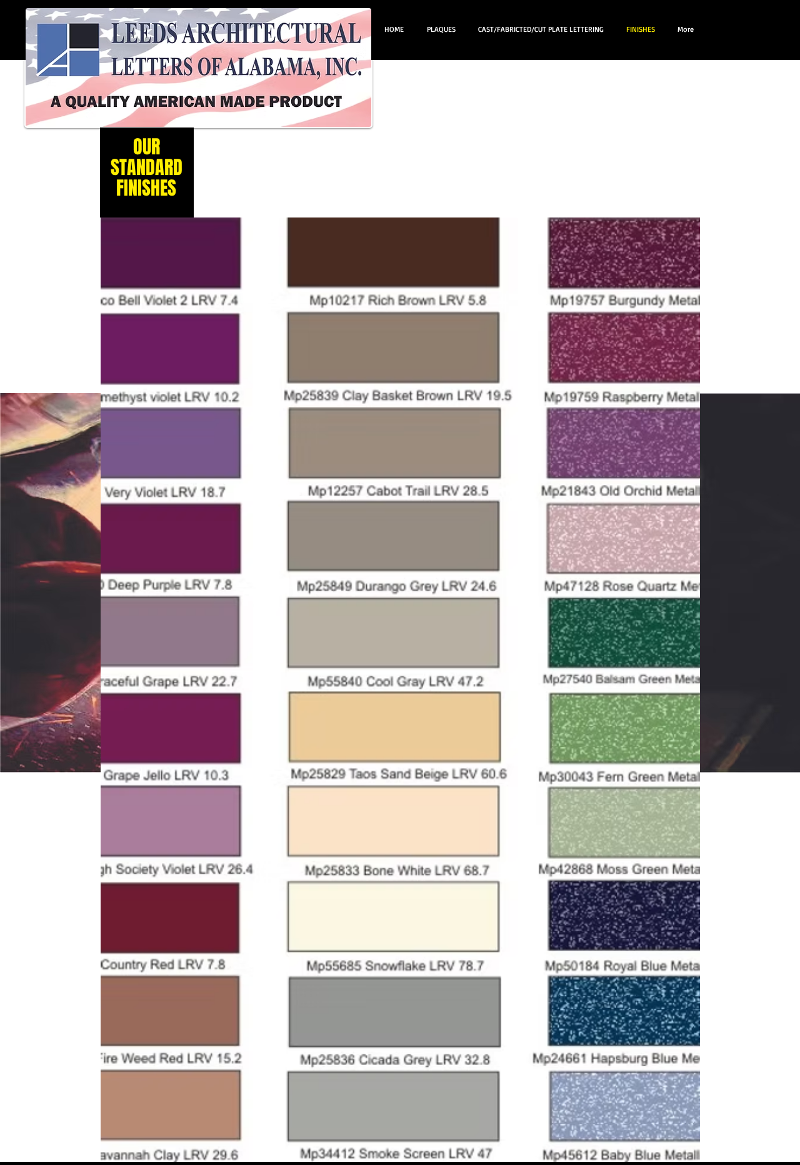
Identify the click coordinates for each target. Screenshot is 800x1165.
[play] (674, 1151)
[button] (400, 690)
